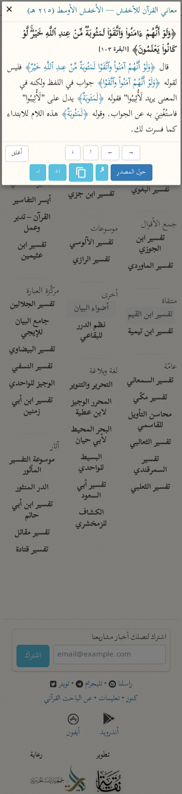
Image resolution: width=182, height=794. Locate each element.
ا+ (57, 172)
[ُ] (102, 173)
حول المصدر (131, 172)
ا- (38, 172)
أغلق (17, 153)
